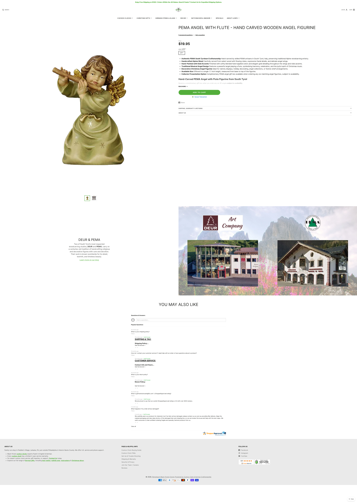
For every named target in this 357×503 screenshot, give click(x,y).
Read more (182, 86)
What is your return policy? (139, 374)
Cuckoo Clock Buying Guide (131, 450)
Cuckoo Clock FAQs (129, 453)
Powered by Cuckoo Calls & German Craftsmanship (193, 477)
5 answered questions (185, 35)
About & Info (232, 18)
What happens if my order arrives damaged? (145, 409)
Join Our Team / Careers (130, 465)
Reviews (124, 468)
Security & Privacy (128, 462)
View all (133, 426)
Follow (133, 333)
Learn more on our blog (89, 260)
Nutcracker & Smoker (200, 18)
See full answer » (140, 345)
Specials (219, 18)
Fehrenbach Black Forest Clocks (163, 477)
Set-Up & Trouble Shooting (131, 456)
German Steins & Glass (165, 18)
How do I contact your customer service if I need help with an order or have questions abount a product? (164, 353)
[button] (135, 347)
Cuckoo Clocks (124, 18)
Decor (183, 18)
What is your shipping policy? (140, 331)
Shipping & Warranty (129, 459)
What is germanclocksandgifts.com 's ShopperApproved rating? (151, 393)
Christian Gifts (143, 18)
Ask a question (200, 35)
